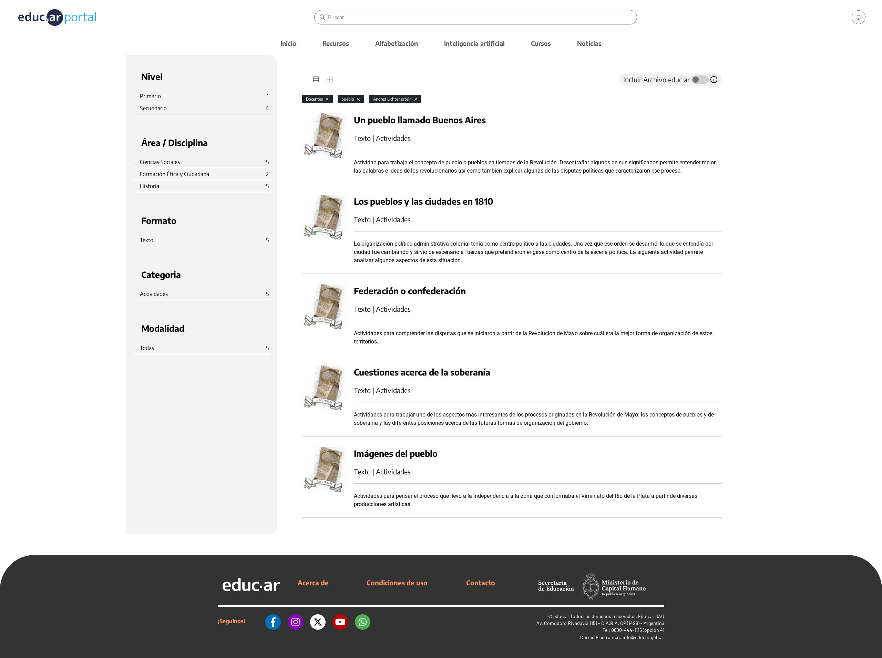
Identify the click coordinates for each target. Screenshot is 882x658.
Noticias (589, 43)
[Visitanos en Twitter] (318, 621)
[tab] (316, 80)
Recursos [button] (335, 43)
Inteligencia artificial (474, 43)
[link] (858, 17)
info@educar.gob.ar (643, 637)
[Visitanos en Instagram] (295, 621)
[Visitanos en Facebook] (273, 621)
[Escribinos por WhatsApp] (362, 621)
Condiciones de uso (397, 582)
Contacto (480, 582)
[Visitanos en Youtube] (340, 621)
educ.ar (561, 616)
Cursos (541, 43)
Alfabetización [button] (396, 43)
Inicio (288, 43)
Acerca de (313, 582)
